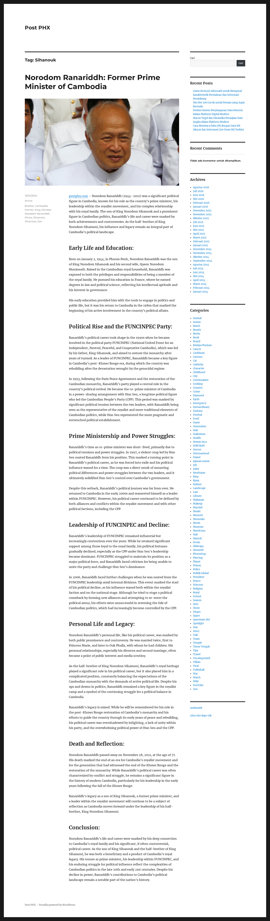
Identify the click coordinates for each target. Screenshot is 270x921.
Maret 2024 (199, 284)
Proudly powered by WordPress (57, 904)
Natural (197, 538)
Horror (197, 449)
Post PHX (37, 27)
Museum (198, 526)
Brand (196, 341)
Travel (196, 654)
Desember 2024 (202, 249)
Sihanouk (30, 221)
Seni (195, 604)
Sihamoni (39, 217)
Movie (196, 523)
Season (197, 600)
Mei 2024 (198, 276)
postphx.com (78, 196)
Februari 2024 (201, 287)
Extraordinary (201, 407)
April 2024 (199, 280)
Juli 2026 (198, 191)
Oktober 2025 (201, 218)
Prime (28, 217)
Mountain (199, 519)
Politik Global (201, 573)
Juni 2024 (198, 272)
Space (196, 615)
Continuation (200, 380)
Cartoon (197, 356)
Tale (195, 635)
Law (195, 492)
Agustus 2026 (201, 187)
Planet (196, 561)
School (197, 596)
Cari (192, 58)
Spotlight (198, 623)
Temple (197, 642)
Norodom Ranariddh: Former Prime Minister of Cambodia (92, 82)
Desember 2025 (202, 210)
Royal (196, 592)
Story (196, 631)
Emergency (199, 403)
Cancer (197, 349)
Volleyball (198, 669)
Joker (196, 468)
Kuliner (197, 484)
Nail (195, 534)
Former (29, 209)
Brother (29, 205)
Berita (196, 333)
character (198, 368)
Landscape (199, 488)
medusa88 (196, 707)
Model (196, 511)
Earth (196, 399)
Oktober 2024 (201, 256)
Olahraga (198, 546)
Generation (199, 426)
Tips (195, 650)
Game (196, 422)
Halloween (199, 434)
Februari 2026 (201, 202)
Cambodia (41, 205)
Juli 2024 (198, 268)
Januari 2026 (200, 206)
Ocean (196, 542)
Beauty (197, 329)
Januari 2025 (200, 245)
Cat (195, 360)
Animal (197, 318)
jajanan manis (201, 461)
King (37, 209)
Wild (195, 681)
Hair (195, 430)
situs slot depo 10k (201, 715)
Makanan (198, 499)
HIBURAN (199, 445)
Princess (198, 584)
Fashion (198, 410)
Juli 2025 (198, 222)
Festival (197, 414)
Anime (197, 322)
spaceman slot (201, 619)
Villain (197, 662)
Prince (29, 200)
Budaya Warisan (202, 345)
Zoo (195, 689)
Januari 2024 (200, 291)
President (198, 577)
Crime (196, 391)
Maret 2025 (199, 237)
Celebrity (198, 364)
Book (196, 337)
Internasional (201, 453)
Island (196, 457)
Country (197, 387)
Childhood (199, 372)
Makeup (197, 503)
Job (195, 465)
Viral (196, 665)
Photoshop (199, 553)
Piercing (198, 557)
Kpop (196, 480)
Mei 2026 (198, 199)
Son (39, 221)
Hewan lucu (200, 441)
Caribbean (199, 353)
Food (196, 418)
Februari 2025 (201, 241)
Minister (46, 209)
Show (196, 608)
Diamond (198, 395)
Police (196, 569)
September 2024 (202, 260)
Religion (198, 588)
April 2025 (199, 233)
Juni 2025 (198, 226)
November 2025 (202, 214)
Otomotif (198, 550)
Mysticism (199, 530)
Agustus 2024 (201, 264)
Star (195, 627)
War (195, 673)
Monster (198, 515)
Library (197, 495)
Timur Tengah (201, 646)
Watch (197, 677)
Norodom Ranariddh (37, 213)
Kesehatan (199, 472)
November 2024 (202, 253)
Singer (197, 611)
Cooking (198, 383)
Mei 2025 (198, 229)
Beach (196, 325)
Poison (197, 565)
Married (197, 507)
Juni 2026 (198, 195)
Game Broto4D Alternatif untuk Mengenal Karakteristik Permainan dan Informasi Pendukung (217, 94)
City (195, 376)
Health (197, 438)
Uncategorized (201, 658)
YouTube (198, 685)
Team (196, 638)
